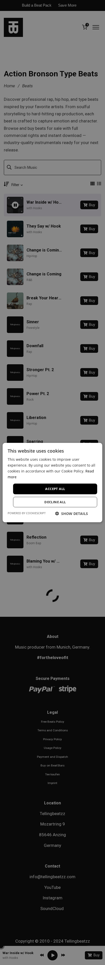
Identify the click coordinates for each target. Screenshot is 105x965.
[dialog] (52, 482)
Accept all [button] (55, 488)
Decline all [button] (55, 502)
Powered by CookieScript (27, 513)
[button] (71, 513)
